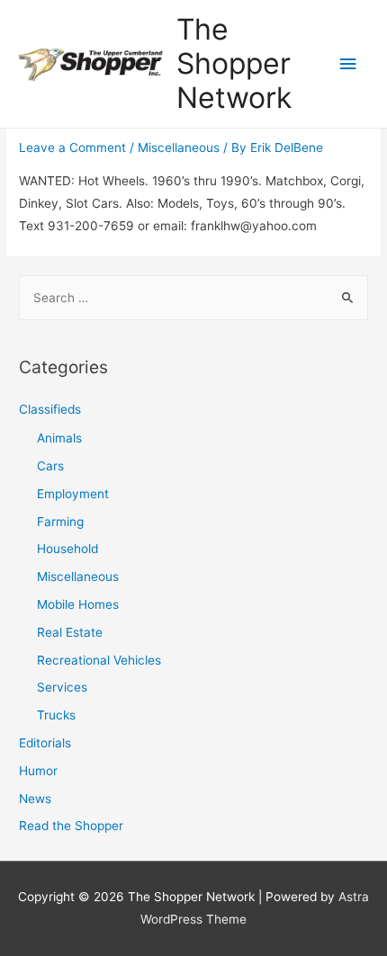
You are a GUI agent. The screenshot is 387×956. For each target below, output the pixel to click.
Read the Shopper (71, 825)
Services (62, 687)
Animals (59, 438)
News (35, 798)
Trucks (56, 715)
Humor (38, 771)
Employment (73, 494)
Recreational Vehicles (99, 660)
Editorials (45, 743)
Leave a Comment (72, 147)
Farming (60, 521)
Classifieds (50, 409)
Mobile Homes (78, 604)
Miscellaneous (179, 147)
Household (67, 548)
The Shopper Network (234, 64)
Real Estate (70, 632)
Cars (50, 466)
